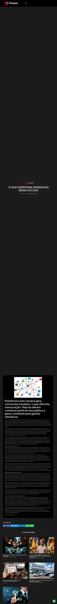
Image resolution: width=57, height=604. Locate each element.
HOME (25, 183)
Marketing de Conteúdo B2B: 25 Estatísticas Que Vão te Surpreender (14, 555)
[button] (26, 3)
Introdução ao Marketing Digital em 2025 (11, 580)
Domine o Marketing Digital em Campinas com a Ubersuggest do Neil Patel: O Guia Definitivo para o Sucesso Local (40, 556)
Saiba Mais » (5, 558)
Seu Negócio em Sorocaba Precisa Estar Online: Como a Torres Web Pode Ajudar (41, 581)
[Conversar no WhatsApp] (54, 601)
